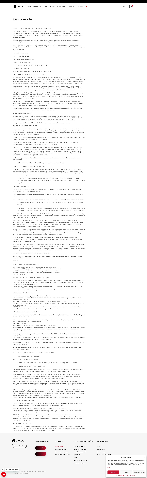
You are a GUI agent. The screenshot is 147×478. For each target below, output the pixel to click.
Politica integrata (60, 449)
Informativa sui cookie (120, 475)
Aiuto (98, 446)
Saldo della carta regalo (104, 455)
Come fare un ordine (80, 449)
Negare (126, 472)
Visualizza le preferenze (139, 472)
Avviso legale (59, 446)
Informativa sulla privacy (131, 475)
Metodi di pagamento (80, 452)
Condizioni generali (79, 446)
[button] (144, 457)
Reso (75, 457)
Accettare (113, 472)
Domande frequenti (80, 463)
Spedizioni (77, 455)
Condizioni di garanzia (80, 460)
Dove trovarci (101, 452)
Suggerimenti (101, 449)
